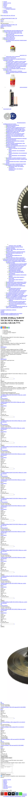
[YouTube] (5, 793)
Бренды (5, 780)
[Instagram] (2, 793)
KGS (2, 709)
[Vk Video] (13, 793)
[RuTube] (9, 793)
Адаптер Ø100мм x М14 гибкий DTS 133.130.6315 (12, 726)
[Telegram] (9, 327)
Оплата (5, 10)
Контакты (5, 12)
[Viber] (5, 327)
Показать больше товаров (6, 757)
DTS (2, 729)
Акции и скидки (7, 2)
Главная (5, 1)
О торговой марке (7, 7)
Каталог (5, 5)
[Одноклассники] (3, 327)
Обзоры (5, 783)
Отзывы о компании (10, 9)
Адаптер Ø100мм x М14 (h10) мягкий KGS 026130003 (13, 707)
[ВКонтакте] (1, 327)
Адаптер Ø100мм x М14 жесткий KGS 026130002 (12, 745)
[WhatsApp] (7, 327)
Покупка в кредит (7, 786)
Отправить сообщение (5, 774)
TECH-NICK (4, 347)
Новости (5, 4)
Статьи (5, 6)
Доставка (5, 11)
